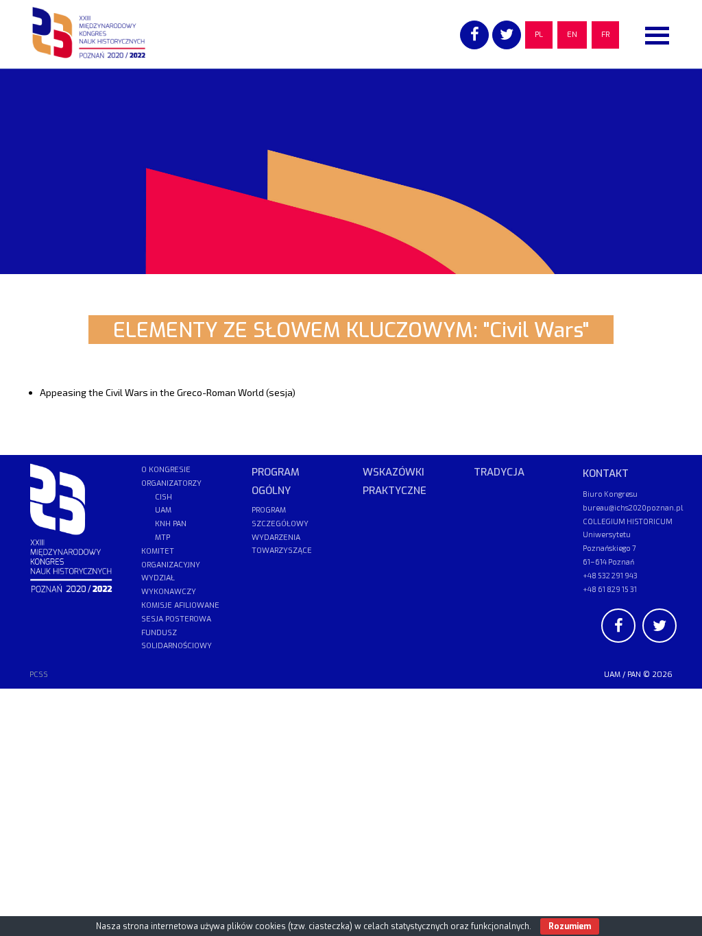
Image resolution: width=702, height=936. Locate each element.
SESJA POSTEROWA (176, 619)
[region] (351, 171)
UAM (612, 674)
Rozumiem (569, 926)
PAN (634, 674)
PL (539, 34)
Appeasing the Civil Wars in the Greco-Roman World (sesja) (167, 392)
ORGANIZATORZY (171, 483)
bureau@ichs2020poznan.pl (633, 507)
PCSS (38, 674)
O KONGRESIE (166, 470)
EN (572, 34)
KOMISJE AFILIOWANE (180, 605)
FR (605, 34)
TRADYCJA (499, 472)
